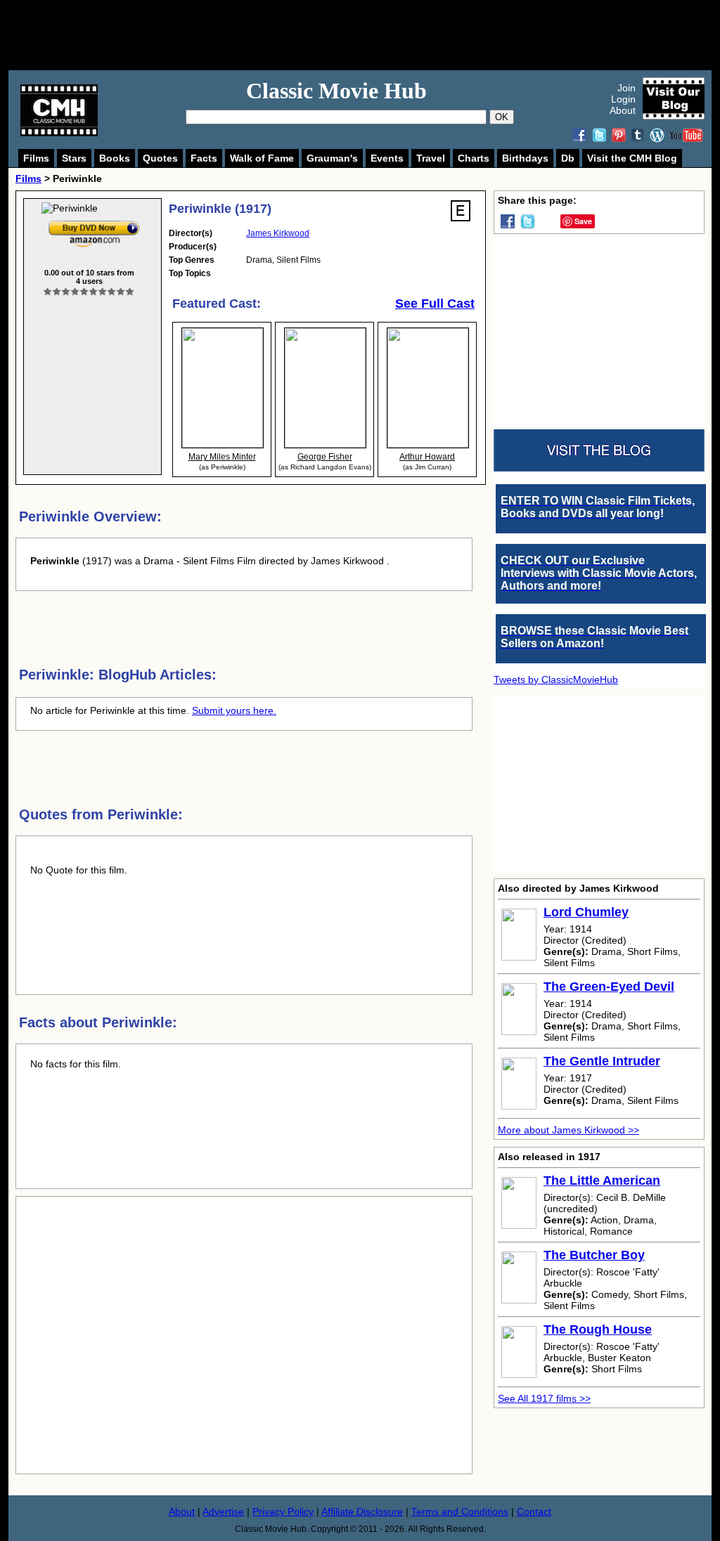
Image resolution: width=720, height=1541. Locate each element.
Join (626, 87)
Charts (473, 158)
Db (567, 158)
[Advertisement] (375, 35)
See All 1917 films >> (544, 1398)
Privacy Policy (283, 1511)
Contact (534, 1511)
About (623, 110)
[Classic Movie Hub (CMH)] (59, 132)
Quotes (160, 158)
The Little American (602, 1180)
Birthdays (525, 158)
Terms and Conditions (459, 1511)
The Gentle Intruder (602, 1061)
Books (114, 158)
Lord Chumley (586, 912)
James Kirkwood (277, 233)
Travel (430, 158)
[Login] (89, 292)
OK (501, 117)
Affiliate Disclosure (362, 1511)
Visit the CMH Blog (632, 158)
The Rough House (598, 1329)
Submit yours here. (234, 710)
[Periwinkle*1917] (94, 223)
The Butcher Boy (594, 1255)
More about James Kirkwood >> (568, 1130)
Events (387, 158)
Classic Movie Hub (336, 90)
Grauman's (332, 158)
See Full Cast (435, 304)
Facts (204, 158)
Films (36, 158)
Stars (74, 158)
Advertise (223, 1511)
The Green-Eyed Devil (609, 987)
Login (623, 99)
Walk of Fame (262, 158)
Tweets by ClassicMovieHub (556, 679)
